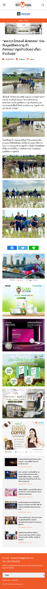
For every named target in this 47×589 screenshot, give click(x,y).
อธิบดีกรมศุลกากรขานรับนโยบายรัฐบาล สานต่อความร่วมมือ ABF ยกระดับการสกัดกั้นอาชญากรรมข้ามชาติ (30, 505)
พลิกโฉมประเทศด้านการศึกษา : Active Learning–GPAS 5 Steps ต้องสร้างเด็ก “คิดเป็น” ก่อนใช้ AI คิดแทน (29, 536)
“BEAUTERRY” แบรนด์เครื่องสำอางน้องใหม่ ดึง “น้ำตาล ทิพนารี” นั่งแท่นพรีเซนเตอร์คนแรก (30, 491)
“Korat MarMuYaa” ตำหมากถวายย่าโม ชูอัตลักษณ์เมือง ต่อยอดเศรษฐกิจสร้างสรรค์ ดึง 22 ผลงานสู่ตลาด (30, 521)
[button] (23, 28)
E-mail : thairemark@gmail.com (18, 558)
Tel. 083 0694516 (11, 561)
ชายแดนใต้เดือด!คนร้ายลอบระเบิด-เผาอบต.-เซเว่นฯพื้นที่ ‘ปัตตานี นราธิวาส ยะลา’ (30, 461)
